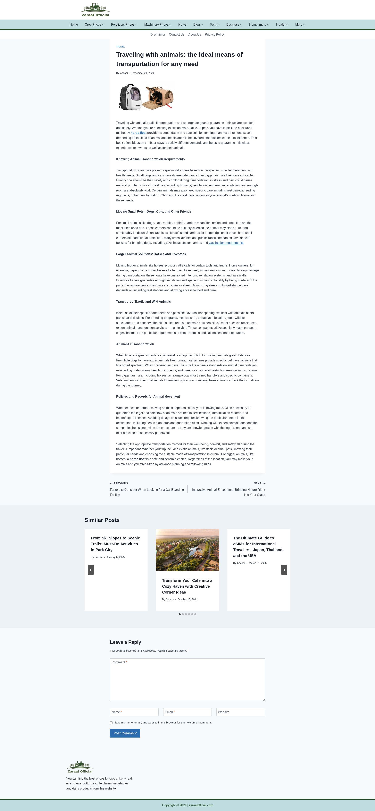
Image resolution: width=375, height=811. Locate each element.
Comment (119, 662)
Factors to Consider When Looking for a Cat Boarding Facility (147, 489)
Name (117, 712)
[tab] (180, 614)
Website (223, 712)
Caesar (124, 73)
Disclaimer (157, 34)
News (182, 24)
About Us (194, 34)
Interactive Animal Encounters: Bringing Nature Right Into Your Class (228, 489)
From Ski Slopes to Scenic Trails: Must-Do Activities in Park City (115, 544)
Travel (120, 47)
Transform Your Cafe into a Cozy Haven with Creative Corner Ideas (187, 586)
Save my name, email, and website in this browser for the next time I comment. (163, 722)
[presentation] (187, 550)
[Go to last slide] (91, 570)
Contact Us (176, 34)
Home (74, 24)
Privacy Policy (215, 34)
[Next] (284, 570)
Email (170, 712)
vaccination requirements (226, 242)
